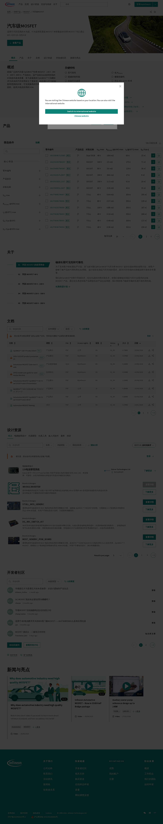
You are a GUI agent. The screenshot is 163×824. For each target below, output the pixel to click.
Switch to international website (81, 111)
